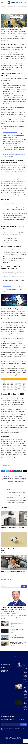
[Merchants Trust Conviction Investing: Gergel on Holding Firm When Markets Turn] (4, 623)
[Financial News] (14, 2)
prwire (9, 465)
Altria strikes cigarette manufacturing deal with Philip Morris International (17, 630)
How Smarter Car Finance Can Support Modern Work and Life (13, 572)
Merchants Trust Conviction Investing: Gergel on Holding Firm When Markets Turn (17, 623)
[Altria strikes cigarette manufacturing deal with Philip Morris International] (4, 631)
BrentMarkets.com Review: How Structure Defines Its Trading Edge (7, 480)
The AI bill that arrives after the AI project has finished (12, 549)
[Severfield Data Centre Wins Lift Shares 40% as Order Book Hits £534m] (4, 644)
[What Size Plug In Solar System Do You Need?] (14, 518)
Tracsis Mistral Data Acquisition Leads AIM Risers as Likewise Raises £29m (17, 636)
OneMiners (4, 465)
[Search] (26, 2)
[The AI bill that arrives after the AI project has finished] (14, 539)
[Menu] (2, 2)
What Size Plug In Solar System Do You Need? (12, 527)
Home (2, 6)
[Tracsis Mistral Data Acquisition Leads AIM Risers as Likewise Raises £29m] (4, 637)
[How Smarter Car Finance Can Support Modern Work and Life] (14, 562)
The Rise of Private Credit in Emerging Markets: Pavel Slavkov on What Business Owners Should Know (13, 609)
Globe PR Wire (11, 489)
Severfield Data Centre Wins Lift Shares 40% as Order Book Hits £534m (18, 643)
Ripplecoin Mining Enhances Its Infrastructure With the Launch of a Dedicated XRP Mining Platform (20, 481)
